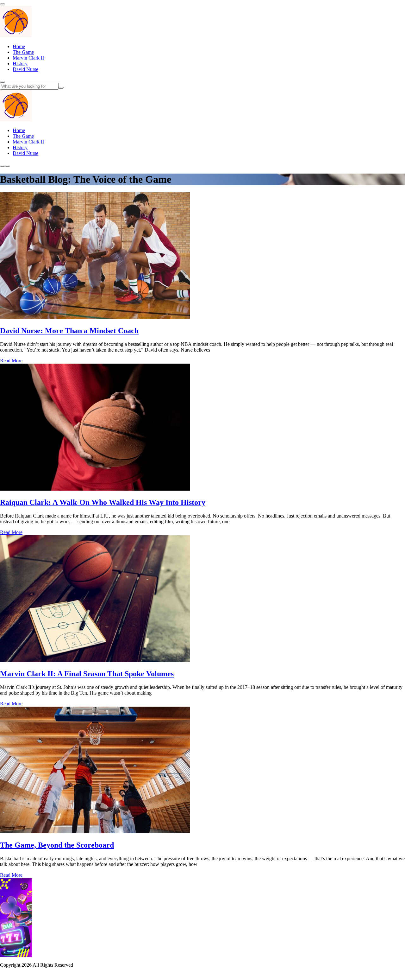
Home (19, 46)
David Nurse (25, 69)
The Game (23, 52)
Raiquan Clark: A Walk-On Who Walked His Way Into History (102, 502)
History (20, 63)
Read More (11, 360)
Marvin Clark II (28, 57)
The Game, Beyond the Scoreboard (57, 845)
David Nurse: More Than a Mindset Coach (69, 331)
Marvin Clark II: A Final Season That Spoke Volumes (87, 674)
